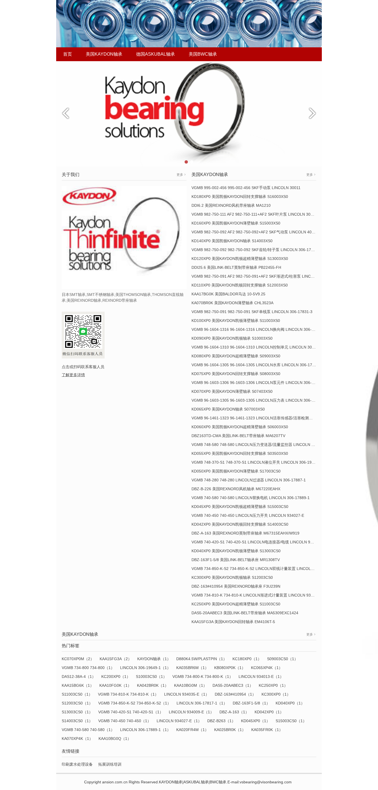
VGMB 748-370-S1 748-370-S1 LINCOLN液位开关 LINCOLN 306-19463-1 (256, 462)
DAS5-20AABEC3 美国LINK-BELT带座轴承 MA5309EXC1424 (244, 613)
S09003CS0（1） (282, 659)
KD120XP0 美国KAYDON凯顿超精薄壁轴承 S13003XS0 (239, 258)
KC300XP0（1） (276, 694)
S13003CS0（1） (77, 712)
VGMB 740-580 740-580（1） (88, 729)
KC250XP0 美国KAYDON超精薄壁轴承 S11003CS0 (235, 604)
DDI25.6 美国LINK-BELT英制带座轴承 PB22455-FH (236, 267)
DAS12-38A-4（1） (79, 676)
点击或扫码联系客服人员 (83, 367)
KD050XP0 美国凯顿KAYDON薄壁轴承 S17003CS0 (236, 471)
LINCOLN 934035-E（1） (186, 694)
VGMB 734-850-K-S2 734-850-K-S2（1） (134, 703)
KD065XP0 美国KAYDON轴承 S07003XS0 (228, 409)
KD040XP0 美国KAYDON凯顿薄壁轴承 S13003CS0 (236, 551)
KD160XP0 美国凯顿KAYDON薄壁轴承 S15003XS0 (235, 223)
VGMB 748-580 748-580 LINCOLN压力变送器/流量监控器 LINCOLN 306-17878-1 (262, 444)
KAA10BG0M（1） (190, 685)
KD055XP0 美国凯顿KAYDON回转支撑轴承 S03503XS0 (239, 453)
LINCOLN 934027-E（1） (179, 721)
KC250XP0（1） (273, 685)
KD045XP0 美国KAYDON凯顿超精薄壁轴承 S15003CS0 (239, 506)
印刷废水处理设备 (77, 764)
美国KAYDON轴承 (104, 54)
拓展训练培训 (109, 764)
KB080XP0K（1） (229, 667)
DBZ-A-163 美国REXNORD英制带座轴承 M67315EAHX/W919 (245, 533)
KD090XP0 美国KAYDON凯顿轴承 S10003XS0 (232, 338)
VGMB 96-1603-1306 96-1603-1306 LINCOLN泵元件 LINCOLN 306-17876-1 (258, 382)
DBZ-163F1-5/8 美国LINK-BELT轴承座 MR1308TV (235, 559)
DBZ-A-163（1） (234, 712)
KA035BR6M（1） (192, 667)
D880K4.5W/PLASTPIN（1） (201, 659)
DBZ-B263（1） (221, 721)
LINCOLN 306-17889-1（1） (145, 729)
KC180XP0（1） (247, 659)
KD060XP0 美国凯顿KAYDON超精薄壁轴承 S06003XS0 (239, 427)
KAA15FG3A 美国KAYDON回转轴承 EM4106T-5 (233, 621)
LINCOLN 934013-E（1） (261, 676)
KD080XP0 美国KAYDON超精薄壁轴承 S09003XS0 (235, 356)
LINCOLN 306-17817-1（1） (202, 703)
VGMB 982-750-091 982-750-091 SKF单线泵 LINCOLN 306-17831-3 (251, 311)
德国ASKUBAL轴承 (155, 54)
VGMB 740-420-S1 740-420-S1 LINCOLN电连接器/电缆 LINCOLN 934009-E (258, 542)
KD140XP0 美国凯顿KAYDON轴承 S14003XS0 (232, 241)
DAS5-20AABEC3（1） (233, 685)
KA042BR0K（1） (153, 685)
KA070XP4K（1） (77, 738)
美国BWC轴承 (203, 54)
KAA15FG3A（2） (116, 659)
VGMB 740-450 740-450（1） (124, 721)
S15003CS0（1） (291, 721)
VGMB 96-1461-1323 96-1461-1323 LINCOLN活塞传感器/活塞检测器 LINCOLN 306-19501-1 (272, 418)
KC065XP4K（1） (267, 667)
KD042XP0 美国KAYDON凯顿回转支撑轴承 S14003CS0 (239, 524)
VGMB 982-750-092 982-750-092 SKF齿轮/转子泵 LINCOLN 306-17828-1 (256, 249)
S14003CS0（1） (77, 721)
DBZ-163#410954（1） (235, 694)
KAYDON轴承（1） (154, 659)
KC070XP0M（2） (78, 659)
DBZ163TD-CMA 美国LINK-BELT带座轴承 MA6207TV (238, 435)
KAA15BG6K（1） (78, 685)
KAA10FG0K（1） (115, 685)
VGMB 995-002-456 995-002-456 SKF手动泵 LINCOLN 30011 (246, 187)
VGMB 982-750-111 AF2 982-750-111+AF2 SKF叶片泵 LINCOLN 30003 (254, 214)
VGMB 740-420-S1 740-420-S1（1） (130, 712)
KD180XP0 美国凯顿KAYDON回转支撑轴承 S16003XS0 (239, 196)
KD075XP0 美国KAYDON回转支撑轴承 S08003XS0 (235, 373)
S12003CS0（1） (77, 703)
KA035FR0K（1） (267, 729)
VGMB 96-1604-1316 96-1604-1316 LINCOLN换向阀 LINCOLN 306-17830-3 (258, 329)
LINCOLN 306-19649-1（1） (145, 667)
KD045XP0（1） (255, 721)
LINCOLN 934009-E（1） (191, 712)
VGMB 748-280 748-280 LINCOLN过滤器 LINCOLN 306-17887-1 (248, 480)
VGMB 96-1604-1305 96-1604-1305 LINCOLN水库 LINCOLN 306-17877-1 (256, 365)
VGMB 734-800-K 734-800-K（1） (202, 676)
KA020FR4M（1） (192, 729)
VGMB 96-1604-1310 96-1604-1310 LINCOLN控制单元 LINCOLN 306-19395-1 (260, 347)
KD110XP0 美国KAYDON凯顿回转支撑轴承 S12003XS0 (239, 285)
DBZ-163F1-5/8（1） (251, 703)
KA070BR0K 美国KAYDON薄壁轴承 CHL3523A (232, 303)
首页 (67, 54)
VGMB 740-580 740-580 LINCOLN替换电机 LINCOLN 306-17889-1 (250, 497)
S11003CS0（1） (77, 694)
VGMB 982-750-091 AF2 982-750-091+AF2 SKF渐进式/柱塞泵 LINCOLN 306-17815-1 (267, 276)
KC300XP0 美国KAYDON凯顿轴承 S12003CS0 (232, 577)
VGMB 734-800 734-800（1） (88, 667)
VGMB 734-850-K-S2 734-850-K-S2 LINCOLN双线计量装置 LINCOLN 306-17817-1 (264, 568)
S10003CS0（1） (151, 676)
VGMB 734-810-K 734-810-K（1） (128, 694)
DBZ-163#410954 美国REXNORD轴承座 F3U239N (235, 586)
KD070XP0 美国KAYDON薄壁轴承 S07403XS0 (232, 391)
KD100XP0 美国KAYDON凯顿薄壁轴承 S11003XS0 (235, 320)
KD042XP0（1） (269, 712)
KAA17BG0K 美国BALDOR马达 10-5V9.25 (228, 294)
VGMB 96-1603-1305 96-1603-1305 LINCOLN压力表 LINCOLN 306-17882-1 (258, 400)
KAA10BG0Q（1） (115, 738)
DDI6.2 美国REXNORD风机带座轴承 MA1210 (231, 205)
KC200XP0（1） (115, 676)
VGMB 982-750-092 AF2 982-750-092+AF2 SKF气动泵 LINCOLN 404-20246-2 (260, 232)
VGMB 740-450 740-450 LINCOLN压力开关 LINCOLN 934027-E (247, 515)
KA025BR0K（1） (230, 729)
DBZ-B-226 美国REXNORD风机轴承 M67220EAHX (235, 489)
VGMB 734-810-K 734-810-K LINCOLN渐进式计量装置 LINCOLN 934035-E (257, 595)
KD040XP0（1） (290, 703)
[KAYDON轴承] (189, 113)
